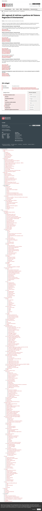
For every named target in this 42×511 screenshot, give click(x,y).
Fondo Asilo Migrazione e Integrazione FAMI (13, 365)
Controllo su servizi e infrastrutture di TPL (13, 414)
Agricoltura (6, 213)
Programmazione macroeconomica (12, 202)
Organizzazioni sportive (11, 283)
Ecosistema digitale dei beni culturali (13, 272)
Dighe (9, 432)
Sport (7, 281)
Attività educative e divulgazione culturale (14, 271)
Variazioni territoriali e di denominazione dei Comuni (15, 195)
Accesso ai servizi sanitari (10, 457)
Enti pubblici (7, 490)
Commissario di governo (10, 433)
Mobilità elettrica (9, 410)
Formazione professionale (9, 98)
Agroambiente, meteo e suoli (11, 214)
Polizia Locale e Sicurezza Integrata (12, 189)
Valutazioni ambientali (11, 234)
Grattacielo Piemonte (8, 167)
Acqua (9, 231)
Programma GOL (7, 107)
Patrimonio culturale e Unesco (13, 277)
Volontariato (10, 440)
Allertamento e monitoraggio (12, 437)
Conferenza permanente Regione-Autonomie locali (14, 193)
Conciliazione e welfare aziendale (10, 102)
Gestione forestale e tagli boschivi (13, 247)
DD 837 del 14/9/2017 (5, 69)
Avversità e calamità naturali (11, 215)
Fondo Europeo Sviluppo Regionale (12, 473)
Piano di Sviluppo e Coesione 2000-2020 (14, 358)
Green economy (9, 255)
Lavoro (6, 100)
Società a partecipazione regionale (10, 171)
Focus (6, 494)
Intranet (13, 145)
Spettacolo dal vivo (11, 279)
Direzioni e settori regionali (9, 159)
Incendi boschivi (10, 438)
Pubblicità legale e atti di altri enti (10, 180)
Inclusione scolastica (11, 379)
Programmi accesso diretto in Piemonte (14, 353)
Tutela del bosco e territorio (12, 252)
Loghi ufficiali (25, 144)
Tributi (6, 481)
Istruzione (6, 96)
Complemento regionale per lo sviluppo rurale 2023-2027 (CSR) (18, 347)
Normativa (31, 107)
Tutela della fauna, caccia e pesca (12, 222)
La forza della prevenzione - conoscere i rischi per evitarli (13, 498)
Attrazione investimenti (10, 474)
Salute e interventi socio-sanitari (13, 316)
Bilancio (8, 204)
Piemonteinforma (7, 157)
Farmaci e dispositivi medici (11, 460)
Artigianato (8, 476)
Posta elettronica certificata (6, 145)
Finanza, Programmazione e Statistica (11, 200)
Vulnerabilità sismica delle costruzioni (14, 450)
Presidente (6, 152)
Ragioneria (8, 206)
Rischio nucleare (10, 237)
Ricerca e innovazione (10, 468)
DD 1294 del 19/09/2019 (6, 53)
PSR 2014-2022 (9, 227)
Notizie (31, 94)
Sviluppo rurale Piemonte (10, 346)
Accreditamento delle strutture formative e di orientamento (17, 384)
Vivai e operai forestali (11, 253)
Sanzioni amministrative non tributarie (11, 178)
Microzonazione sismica (12, 452)
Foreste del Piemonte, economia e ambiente (15, 246)
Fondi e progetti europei (8, 325)
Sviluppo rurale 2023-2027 (11, 226)
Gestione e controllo (11, 332)
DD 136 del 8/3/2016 (5, 67)
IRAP (7, 484)
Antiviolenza (10, 302)
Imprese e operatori (11, 248)
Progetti (31, 98)
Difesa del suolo (9, 428)
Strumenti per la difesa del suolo (13, 429)
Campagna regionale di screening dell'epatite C (12, 496)
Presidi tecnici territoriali (10, 453)
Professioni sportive (11, 289)
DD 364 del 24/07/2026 (5, 30)
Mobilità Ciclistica (9, 404)
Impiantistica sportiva (11, 287)
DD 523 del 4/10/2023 (5, 75)
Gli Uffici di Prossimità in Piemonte (10, 495)
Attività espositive (11, 275)
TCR (7, 486)
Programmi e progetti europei (11, 351)
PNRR (21, 9)
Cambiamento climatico (10, 243)
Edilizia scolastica (8, 104)
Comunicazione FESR (11, 342)
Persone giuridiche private (11, 320)
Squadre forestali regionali (12, 454)
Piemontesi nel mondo (11, 274)
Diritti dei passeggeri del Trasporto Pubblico (13, 405)
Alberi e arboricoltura (11, 245)
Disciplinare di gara (5, 74)
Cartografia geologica (11, 444)
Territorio (8, 263)
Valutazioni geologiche (11, 445)
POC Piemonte (10, 359)
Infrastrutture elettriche (11, 426)
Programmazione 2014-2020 (12, 344)
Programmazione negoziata (11, 203)
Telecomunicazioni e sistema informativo (14, 442)
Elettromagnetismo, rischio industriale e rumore (15, 235)
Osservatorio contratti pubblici (9, 177)
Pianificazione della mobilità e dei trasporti (13, 411)
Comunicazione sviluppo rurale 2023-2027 (14, 349)
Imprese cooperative (10, 477)
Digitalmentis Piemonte (8, 501)
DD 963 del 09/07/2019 (5, 49)
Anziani (9, 310)
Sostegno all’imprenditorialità (12, 393)
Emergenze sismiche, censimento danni (14, 422)
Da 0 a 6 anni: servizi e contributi (13, 374)
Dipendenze (8, 465)
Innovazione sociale (11, 307)
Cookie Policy (29, 507)
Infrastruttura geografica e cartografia (14, 266)
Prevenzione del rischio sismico (11, 448)
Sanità (6, 456)
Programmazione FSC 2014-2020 (13, 362)
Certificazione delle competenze (13, 385)
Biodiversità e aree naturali (11, 238)
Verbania (8, 136)
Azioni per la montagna (11, 258)
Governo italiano (4, 1)
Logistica (9, 439)
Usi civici (8, 191)
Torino (8, 135)
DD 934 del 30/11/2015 (5, 66)
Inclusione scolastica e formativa (13, 317)
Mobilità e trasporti (8, 402)
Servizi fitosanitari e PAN (10, 220)
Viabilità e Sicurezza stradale (11, 407)
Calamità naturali (9, 417)
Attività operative (11, 455)
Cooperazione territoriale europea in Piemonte (15, 352)
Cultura (8, 268)
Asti (2, 135)
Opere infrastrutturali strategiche (12, 413)
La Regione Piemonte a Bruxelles (10, 163)
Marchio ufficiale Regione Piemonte (10, 182)
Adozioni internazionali (10, 319)
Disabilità (8, 313)
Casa (7, 321)
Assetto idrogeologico (11, 430)
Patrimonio (6, 196)
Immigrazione (10, 304)
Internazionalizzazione (10, 479)
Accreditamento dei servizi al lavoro (13, 395)
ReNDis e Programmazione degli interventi (14, 431)
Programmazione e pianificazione (13, 435)
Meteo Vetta (10, 260)
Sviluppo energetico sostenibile (11, 472)
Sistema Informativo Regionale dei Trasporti (13, 415)
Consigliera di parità (11, 396)
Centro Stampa (9, 199)
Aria (8, 232)
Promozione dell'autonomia (12, 314)
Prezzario (9, 425)
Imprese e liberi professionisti (9, 491)
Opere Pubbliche (9, 424)
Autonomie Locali (7, 186)
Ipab (8, 312)
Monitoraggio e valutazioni (12, 333)
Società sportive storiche (12, 285)
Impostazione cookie (19, 140)
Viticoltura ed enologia (10, 223)
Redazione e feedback (31, 144)
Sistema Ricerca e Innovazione (11, 470)
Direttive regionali (11, 387)
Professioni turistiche (11, 293)
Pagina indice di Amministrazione (8, 150)
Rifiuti (9, 236)
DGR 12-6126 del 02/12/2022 (6, 56)
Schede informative (33, 96)
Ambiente (8, 230)
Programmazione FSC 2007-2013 (13, 363)
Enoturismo (10, 296)
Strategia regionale (11, 282)
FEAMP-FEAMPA (9, 228)
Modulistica (32, 109)
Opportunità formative (11, 381)
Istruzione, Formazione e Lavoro (9, 94)
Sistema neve (10, 288)
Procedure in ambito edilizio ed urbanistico (14, 449)
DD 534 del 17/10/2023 (5, 41)
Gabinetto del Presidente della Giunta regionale (12, 160)
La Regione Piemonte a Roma (9, 166)
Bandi (31, 103)
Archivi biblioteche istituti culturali (13, 269)
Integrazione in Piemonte (12, 366)
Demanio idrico (9, 423)
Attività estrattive (9, 475)
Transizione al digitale (10, 480)
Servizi (17, 9)
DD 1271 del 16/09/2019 (6, 52)
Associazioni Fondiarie (11, 257)
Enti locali (8, 187)
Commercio (8, 478)
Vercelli (8, 137)
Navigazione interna (10, 409)
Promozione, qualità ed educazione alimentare (14, 217)
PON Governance (9, 368)
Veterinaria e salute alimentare (11, 462)
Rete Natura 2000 (11, 242)
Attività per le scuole (11, 377)
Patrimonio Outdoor (11, 261)
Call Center (6, 176)
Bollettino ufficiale (8, 173)
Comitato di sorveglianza (12, 334)
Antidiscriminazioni (11, 303)
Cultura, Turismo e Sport (8, 267)
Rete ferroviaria (9, 408)
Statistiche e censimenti (10, 221)
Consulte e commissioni (8, 155)
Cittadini (6, 489)
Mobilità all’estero (11, 383)
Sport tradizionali (10, 286)
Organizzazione (5, 158)
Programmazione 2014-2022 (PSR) (13, 350)
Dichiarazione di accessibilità (6, 144)
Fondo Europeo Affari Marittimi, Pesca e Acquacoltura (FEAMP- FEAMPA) (18, 364)
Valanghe (9, 447)
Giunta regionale (7, 153)
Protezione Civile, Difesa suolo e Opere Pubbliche (12, 416)
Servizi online (32, 105)
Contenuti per (5, 488)
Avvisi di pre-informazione (12, 328)
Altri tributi (8, 487)
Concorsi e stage (7, 169)
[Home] (2, 11)
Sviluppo (6, 469)
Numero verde (17, 133)
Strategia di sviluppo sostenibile (10, 212)
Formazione (10, 441)
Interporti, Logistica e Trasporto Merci (12, 412)
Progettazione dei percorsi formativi (13, 386)
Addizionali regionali (10, 485)
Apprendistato (10, 382)
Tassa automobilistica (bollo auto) (12, 483)
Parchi (9, 241)
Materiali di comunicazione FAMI (13, 367)
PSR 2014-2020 (10, 251)
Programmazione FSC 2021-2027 (13, 361)
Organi (4, 151)
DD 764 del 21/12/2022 (5, 57)
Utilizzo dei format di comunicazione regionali (12, 183)
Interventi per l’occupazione (12, 389)
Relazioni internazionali (8, 165)
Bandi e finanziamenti (8, 174)
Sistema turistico (10, 292)
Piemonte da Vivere (34, 9)
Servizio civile (9, 322)
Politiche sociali (9, 306)
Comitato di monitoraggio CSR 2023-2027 (14, 348)
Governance (10, 356)
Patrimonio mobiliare (10, 198)
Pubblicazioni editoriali (33, 100)
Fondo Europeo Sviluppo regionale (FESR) (13, 336)
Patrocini (6, 181)
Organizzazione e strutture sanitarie (12, 458)
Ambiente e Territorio (8, 229)
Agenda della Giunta (8, 156)
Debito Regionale (9, 201)
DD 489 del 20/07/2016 (5, 68)
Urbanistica (10, 264)
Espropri (8, 190)
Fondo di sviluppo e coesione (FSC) (12, 355)
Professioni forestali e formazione (13, 249)
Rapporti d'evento (11, 418)
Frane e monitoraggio (11, 446)
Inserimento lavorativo (11, 318)
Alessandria (4, 134)
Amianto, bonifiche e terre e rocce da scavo (15, 233)
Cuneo (3, 137)
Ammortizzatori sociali (11, 394)
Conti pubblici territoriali (10, 207)
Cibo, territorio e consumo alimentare (12, 216)
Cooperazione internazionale (11, 323)
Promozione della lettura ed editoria (13, 278)
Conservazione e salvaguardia (12, 240)
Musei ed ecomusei (11, 276)
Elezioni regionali (9, 188)
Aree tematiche (5, 211)
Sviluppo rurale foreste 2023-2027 (13, 250)
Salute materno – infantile (11, 464)
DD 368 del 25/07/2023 (5, 38)
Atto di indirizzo (4, 29)
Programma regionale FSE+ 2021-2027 (14, 327)
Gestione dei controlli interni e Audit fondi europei (12, 170)
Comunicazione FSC (11, 357)
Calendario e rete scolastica (12, 373)
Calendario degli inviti (11, 339)
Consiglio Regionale (8, 154)
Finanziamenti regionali (11, 427)
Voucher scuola (10, 372)
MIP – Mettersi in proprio (12, 392)
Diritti (7, 298)
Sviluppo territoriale (10, 471)
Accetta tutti (38, 509)
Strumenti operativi (10, 467)
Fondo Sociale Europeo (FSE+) (11, 326)
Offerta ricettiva (10, 294)
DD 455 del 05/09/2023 (5, 40)
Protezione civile (9, 434)
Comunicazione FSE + (11, 331)
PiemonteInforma (26, 9)
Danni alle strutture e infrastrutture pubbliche (15, 420)
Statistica (8, 208)
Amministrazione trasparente (9, 168)
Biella (3, 136)
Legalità (8, 324)
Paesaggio (8, 262)
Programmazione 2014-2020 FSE (13, 335)
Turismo (8, 290)
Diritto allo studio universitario (13, 378)
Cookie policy (20, 144)
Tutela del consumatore (11, 305)
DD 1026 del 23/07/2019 (6, 51)
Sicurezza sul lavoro (10, 463)
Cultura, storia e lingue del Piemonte (13, 273)
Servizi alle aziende (9, 219)
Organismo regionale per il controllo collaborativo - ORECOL (14, 162)
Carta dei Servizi (7, 184)
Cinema (9, 280)
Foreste (8, 244)
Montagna (8, 256)
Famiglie (9, 309)
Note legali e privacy (14, 144)
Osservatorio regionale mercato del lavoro (12, 109)
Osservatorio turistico (11, 295)
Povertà (9, 308)
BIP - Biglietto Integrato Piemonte (12, 403)
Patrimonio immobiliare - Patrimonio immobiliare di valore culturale (17, 197)
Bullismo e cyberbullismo (12, 376)
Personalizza (34, 509)
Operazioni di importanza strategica (13, 329)
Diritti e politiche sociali (8, 297)
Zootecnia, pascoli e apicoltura (11, 225)
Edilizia (9, 265)
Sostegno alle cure (9, 459)
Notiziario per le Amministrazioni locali (12, 192)
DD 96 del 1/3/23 (4, 73)
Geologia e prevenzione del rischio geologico (13, 443)
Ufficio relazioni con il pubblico (9, 175)
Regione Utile (5, 172)
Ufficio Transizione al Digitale (9, 161)
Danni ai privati (10, 419)
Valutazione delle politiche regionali (12, 205)
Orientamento (7, 105)
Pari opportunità (10, 299)
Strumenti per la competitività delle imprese (15, 390)
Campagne (6, 500)
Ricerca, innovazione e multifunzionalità (13, 218)
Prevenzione (8, 461)
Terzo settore (10, 311)
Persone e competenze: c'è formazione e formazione (13, 499)
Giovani (9, 301)
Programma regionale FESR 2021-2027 (14, 337)
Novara (8, 134)
